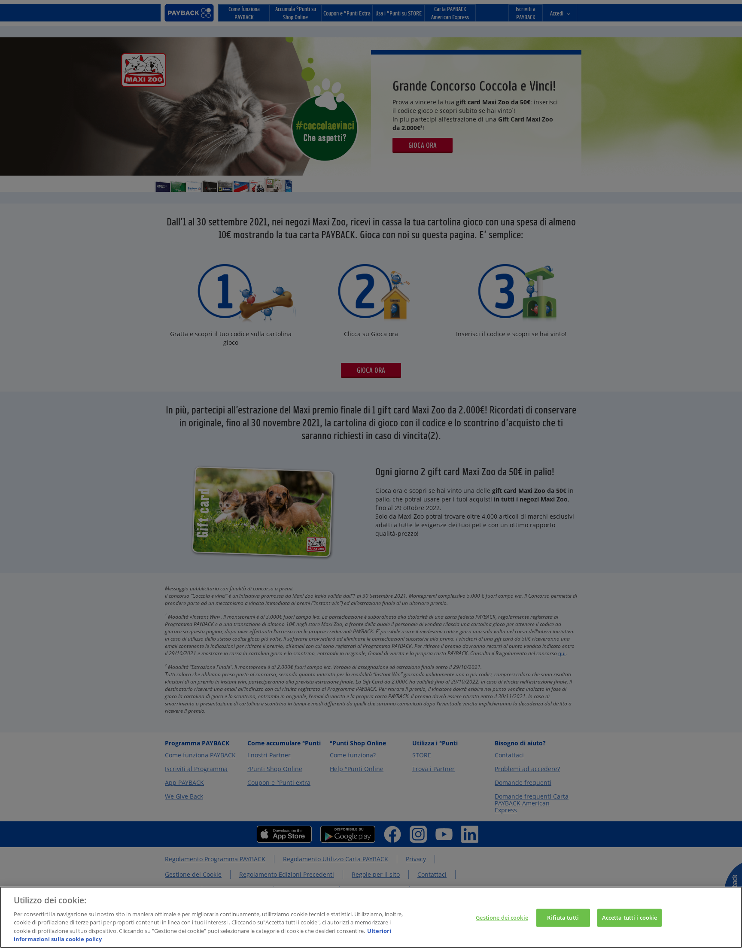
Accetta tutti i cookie (629, 917)
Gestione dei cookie (502, 917)
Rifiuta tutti (563, 917)
